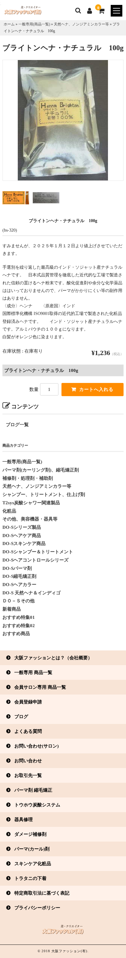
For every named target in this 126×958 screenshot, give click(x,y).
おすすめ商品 (16, 633)
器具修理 (23, 819)
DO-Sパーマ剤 (17, 568)
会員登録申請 (28, 701)
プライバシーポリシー (37, 907)
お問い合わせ (28, 760)
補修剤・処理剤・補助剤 (27, 478)
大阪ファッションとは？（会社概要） (53, 657)
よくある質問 (28, 731)
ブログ (21, 716)
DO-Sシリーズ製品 (21, 527)
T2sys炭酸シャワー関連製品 (31, 502)
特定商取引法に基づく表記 (41, 893)
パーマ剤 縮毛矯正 (33, 790)
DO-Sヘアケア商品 (21, 535)
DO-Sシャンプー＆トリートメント (37, 551)
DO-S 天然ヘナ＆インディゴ (31, 592)
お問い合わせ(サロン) (36, 745)
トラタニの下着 (30, 878)
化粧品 (9, 511)
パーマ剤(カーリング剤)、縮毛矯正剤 (40, 470)
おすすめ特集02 (18, 625)
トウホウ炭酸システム (37, 804)
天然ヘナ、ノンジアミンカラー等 (81, 24)
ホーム (9, 24)
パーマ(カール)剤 (32, 848)
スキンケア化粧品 (32, 863)
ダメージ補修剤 (30, 834)
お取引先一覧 (28, 775)
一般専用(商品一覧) (34, 24)
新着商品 (11, 609)
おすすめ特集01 (18, 617)
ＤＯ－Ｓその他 (18, 600)
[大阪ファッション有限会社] (21, 11)
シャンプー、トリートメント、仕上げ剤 (43, 494)
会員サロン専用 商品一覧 (40, 687)
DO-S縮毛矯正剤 (19, 576)
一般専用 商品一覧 (33, 672)
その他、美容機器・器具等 (29, 519)
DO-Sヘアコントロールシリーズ (35, 560)
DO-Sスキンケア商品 (24, 543)
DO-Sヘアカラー (19, 584)
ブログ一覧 (17, 424)
